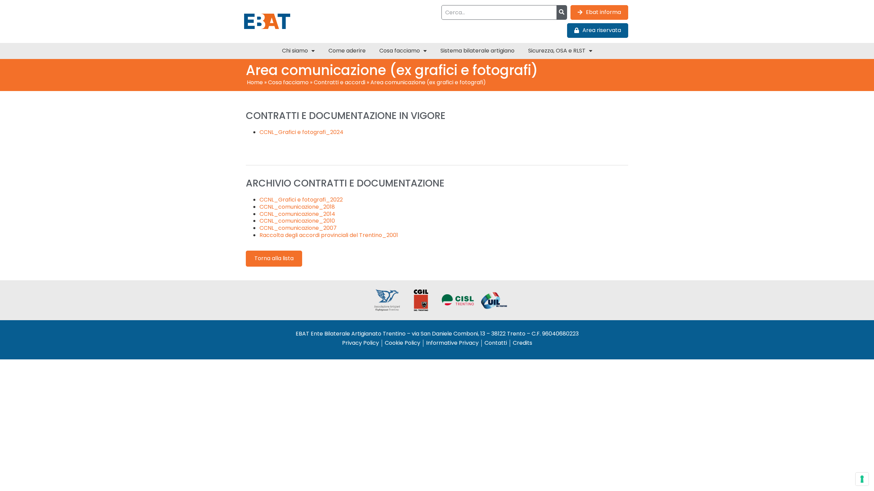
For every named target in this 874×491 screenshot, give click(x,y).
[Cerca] (561, 12)
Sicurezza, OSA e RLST (557, 51)
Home (255, 82)
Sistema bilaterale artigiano (477, 51)
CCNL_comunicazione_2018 (297, 207)
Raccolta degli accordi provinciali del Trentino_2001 (328, 235)
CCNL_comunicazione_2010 (297, 221)
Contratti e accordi (339, 82)
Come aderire (347, 51)
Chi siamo (295, 51)
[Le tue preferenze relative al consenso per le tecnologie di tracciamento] (862, 479)
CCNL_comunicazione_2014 (297, 214)
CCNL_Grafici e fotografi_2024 (301, 132)
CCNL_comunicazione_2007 (298, 228)
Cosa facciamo (399, 51)
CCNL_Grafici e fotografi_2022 (301, 200)
